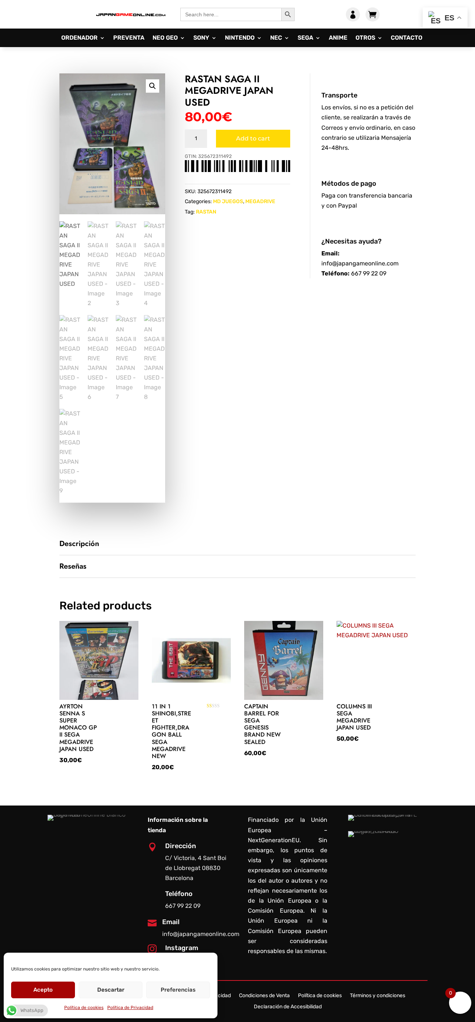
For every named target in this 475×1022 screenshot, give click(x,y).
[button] (152, 86)
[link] (130, 19)
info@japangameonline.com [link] (360, 263)
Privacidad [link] (218, 996)
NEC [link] (276, 38)
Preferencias (178, 989)
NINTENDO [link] (240, 38)
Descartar (110, 989)
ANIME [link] (338, 38)
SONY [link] (201, 38)
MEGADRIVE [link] (260, 201)
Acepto (43, 989)
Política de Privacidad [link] (130, 1007)
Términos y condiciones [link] (377, 996)
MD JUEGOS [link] (228, 201)
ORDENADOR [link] (79, 38)
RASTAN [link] (206, 212)
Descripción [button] (79, 544)
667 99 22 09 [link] (368, 273)
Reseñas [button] (72, 566)
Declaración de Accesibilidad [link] (288, 1007)
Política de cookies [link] (84, 1007)
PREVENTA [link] (128, 38)
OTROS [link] (365, 38)
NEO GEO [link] (165, 38)
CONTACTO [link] (406, 38)
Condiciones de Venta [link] (264, 996)
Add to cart (253, 138)
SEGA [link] (305, 38)
